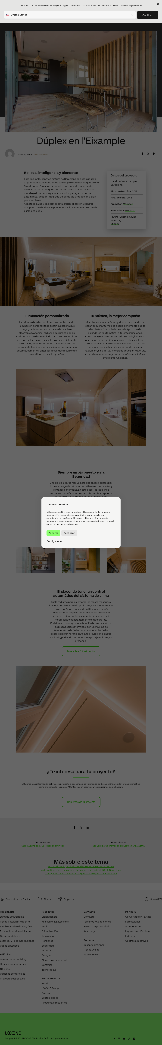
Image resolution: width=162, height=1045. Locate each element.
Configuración (55, 541)
